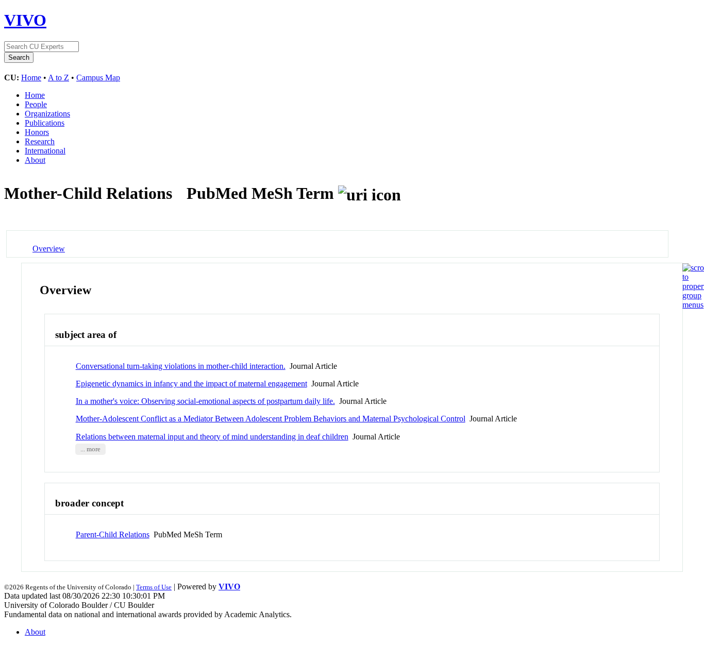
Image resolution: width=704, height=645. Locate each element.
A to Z (58, 77)
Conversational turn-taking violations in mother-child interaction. (181, 366)
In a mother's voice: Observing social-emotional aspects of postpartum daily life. (205, 401)
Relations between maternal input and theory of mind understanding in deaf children (212, 436)
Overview (48, 248)
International (45, 150)
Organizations (47, 113)
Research (40, 141)
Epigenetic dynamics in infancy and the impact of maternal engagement (191, 383)
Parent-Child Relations (112, 534)
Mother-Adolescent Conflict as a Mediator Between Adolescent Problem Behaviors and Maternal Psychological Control (270, 418)
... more (90, 449)
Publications (44, 122)
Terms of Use (154, 587)
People (36, 104)
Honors (37, 132)
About (35, 160)
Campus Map (98, 77)
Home (31, 77)
